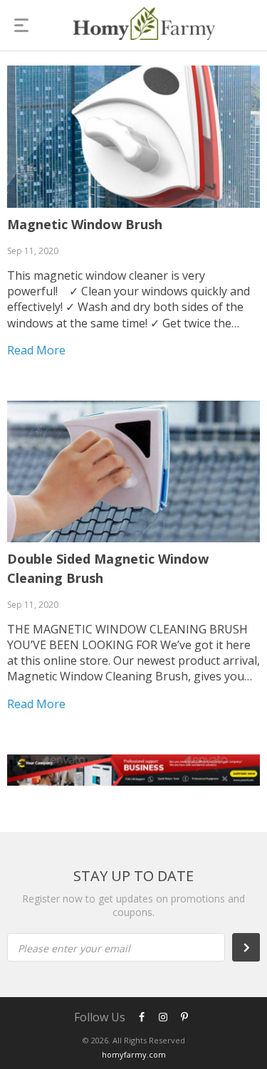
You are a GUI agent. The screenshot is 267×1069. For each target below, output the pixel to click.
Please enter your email (74, 948)
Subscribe (253, 947)
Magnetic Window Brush (84, 224)
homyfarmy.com (134, 1054)
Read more (36, 350)
